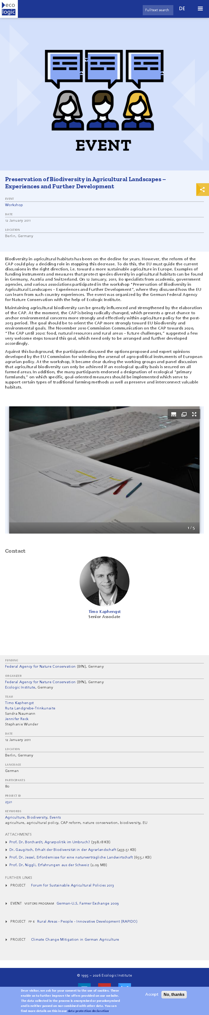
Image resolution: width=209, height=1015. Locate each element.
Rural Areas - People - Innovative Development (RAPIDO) (87, 921)
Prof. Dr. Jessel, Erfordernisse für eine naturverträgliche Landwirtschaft (71, 857)
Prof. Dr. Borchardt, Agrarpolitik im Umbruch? (49, 842)
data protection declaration (88, 1011)
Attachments (18, 834)
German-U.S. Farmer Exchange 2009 (88, 903)
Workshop (14, 205)
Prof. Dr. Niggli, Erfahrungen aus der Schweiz (49, 865)
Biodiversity (37, 817)
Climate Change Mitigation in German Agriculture (75, 939)
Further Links (18, 878)
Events (55, 817)
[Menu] (200, 9)
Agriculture (15, 817)
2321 (8, 802)
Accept (151, 995)
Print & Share (202, 189)
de (182, 8)
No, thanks (174, 994)
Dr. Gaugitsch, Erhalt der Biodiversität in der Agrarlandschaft (63, 850)
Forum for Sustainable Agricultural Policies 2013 (72, 885)
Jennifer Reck (17, 719)
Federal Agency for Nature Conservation (40, 666)
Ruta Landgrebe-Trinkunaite (30, 708)
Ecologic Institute (20, 687)
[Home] (9, 9)
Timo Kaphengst (19, 703)
